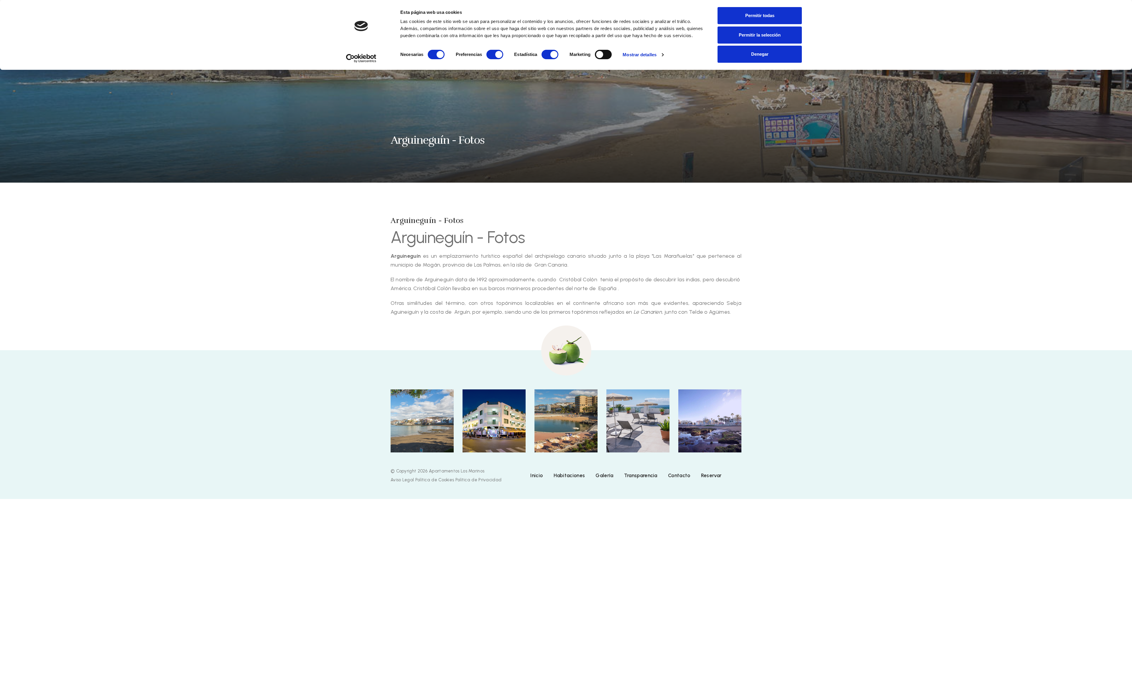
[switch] (494, 54)
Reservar (711, 475)
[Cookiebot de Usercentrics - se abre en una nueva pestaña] (361, 58)
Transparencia (640, 475)
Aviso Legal (402, 479)
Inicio (536, 475)
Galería (604, 475)
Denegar (760, 54)
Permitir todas (759, 15)
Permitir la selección (760, 34)
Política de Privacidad (478, 479)
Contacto (679, 475)
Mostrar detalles (640, 54)
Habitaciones (569, 475)
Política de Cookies (434, 479)
